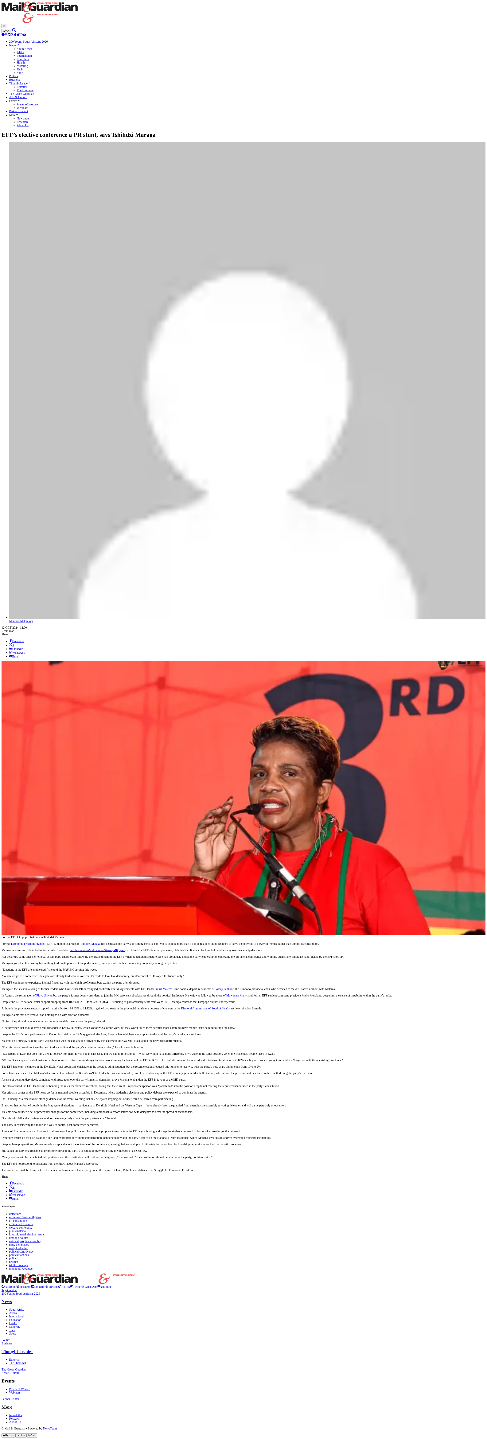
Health (13, 1323)
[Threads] (12, 35)
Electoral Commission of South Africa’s (205, 1008)
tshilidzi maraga (18, 1265)
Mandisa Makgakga (21, 621)
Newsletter (15, 1415)
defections (15, 1213)
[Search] (14, 31)
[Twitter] (18, 35)
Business (7, 1343)
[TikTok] (15, 35)
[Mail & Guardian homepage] (243, 13)
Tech (12, 1330)
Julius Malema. (164, 989)
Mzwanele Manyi (236, 995)
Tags (4, 1290)
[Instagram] (6, 35)
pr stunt (13, 1261)
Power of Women (19, 1389)
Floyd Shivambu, (46, 995)
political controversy (21, 1251)
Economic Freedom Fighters (28, 943)
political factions (19, 1255)
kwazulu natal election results (26, 1234)
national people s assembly (25, 1241)
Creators (12, 1290)
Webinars (14, 1392)
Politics (6, 1340)
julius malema (17, 1231)
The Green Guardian (14, 1369)
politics (13, 1258)
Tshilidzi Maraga (90, 943)
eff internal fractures (21, 1224)
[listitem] (9, 1286)
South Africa (16, 1309)
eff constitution (18, 1220)
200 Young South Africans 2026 (21, 1293)
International (16, 1316)
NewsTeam (50, 1428)
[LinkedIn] (9, 35)
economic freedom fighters (25, 1217)
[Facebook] (3, 35)
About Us (15, 1422)
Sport (12, 1333)
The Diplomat (17, 1363)
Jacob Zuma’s (78, 950)
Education (15, 1319)
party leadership (18, 1248)
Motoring (14, 1326)
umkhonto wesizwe (21, 1268)
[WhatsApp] (21, 35)
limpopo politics (18, 1237)
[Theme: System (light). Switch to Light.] (7, 31)
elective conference (20, 1227)
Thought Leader (17, 1351)
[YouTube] (24, 35)
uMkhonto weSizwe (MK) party (106, 950)
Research (14, 1418)
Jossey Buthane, (225, 989)
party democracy (19, 1244)
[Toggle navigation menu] (4, 26)
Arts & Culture (10, 1373)
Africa (13, 1313)
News (7, 1301)
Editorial (14, 1359)
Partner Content (11, 1399)
